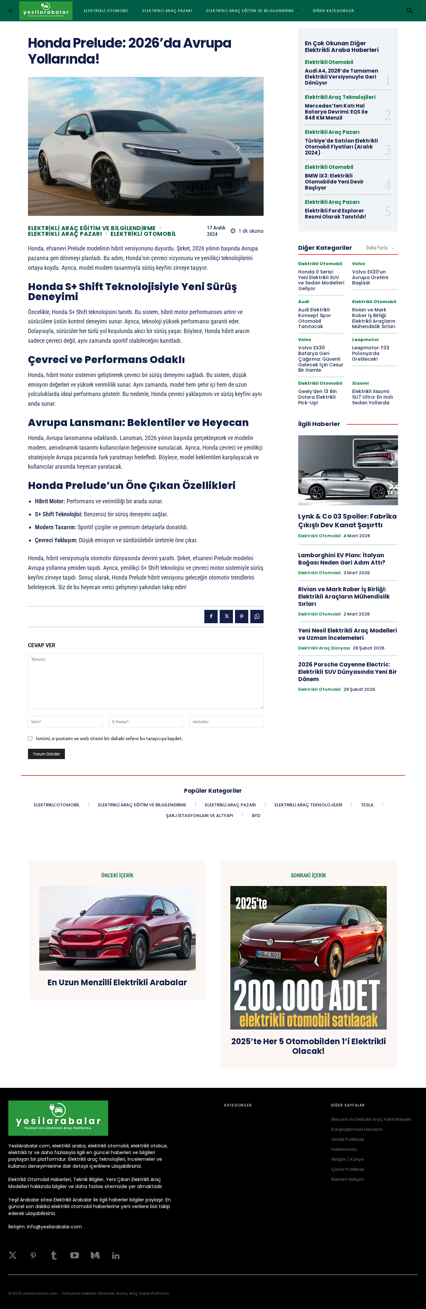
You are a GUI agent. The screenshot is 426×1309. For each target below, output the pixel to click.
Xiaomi (360, 383)
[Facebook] (211, 616)
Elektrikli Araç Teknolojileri (340, 97)
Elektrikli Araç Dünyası (324, 648)
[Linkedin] (115, 1255)
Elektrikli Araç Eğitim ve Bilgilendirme (92, 228)
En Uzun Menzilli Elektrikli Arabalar (117, 983)
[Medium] (95, 1255)
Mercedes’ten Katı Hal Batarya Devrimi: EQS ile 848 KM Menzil (336, 111)
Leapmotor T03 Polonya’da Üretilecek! (370, 353)
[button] (410, 11)
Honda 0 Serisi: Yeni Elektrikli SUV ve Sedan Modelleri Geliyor (321, 280)
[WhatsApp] (257, 616)
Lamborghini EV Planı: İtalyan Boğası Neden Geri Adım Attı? (341, 559)
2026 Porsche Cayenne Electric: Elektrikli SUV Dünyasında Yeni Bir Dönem (347, 671)
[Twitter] (12, 1255)
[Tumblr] (54, 1255)
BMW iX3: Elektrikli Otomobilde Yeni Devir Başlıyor (334, 181)
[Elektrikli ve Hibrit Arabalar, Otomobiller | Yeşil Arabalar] (46, 10)
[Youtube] (74, 1255)
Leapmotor (365, 339)
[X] (226, 616)
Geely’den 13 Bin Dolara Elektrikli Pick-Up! (317, 397)
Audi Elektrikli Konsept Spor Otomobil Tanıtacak (314, 318)
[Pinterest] (241, 616)
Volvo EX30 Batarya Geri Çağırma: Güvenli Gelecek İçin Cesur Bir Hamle (320, 358)
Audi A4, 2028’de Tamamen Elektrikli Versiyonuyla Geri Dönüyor (341, 76)
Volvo (358, 263)
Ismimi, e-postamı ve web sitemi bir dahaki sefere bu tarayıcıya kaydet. (109, 738)
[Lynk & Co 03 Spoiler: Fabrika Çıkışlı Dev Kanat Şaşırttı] (348, 470)
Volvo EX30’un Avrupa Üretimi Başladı (370, 277)
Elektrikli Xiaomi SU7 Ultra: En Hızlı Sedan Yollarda (372, 397)
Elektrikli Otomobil (143, 234)
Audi (303, 301)
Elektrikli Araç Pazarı (65, 234)
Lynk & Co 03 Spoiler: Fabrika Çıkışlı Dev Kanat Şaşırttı (347, 521)
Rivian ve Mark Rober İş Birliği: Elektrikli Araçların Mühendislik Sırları (373, 318)
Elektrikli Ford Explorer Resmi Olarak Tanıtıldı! (335, 213)
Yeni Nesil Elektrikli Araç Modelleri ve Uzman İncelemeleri (347, 634)
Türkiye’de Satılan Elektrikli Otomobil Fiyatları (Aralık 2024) (341, 146)
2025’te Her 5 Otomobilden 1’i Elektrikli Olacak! (308, 1046)
